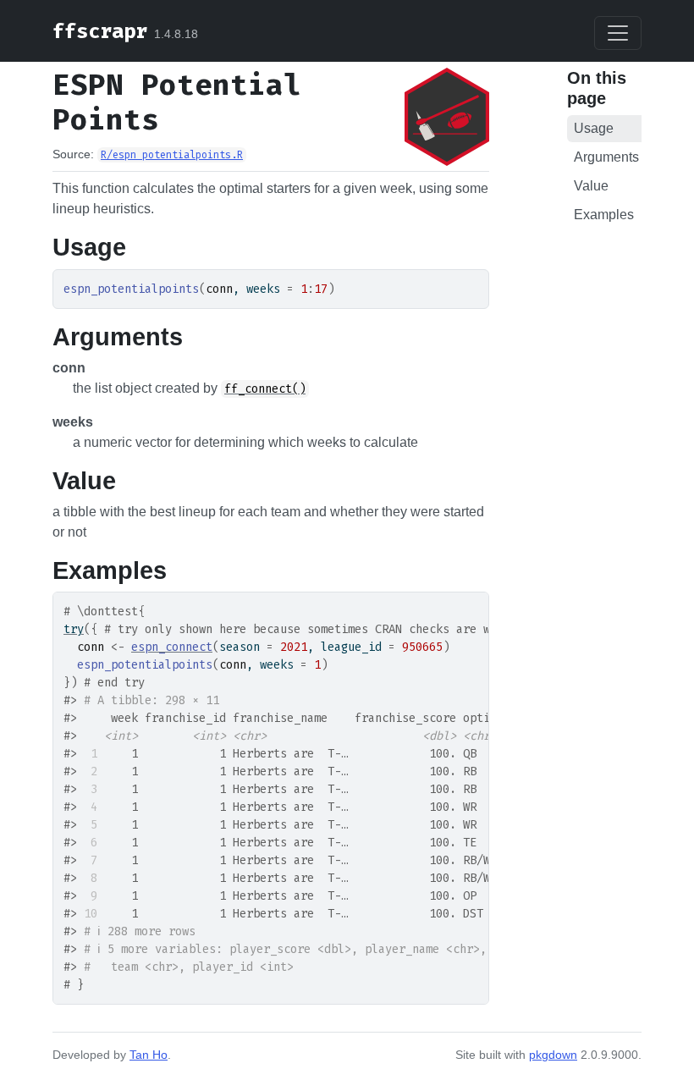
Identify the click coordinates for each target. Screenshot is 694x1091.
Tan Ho (148, 1054)
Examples (604, 214)
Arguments (606, 157)
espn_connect (171, 647)
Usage (594, 128)
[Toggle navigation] (618, 33)
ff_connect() (265, 389)
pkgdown (553, 1054)
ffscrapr (99, 31)
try (73, 629)
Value (591, 186)
